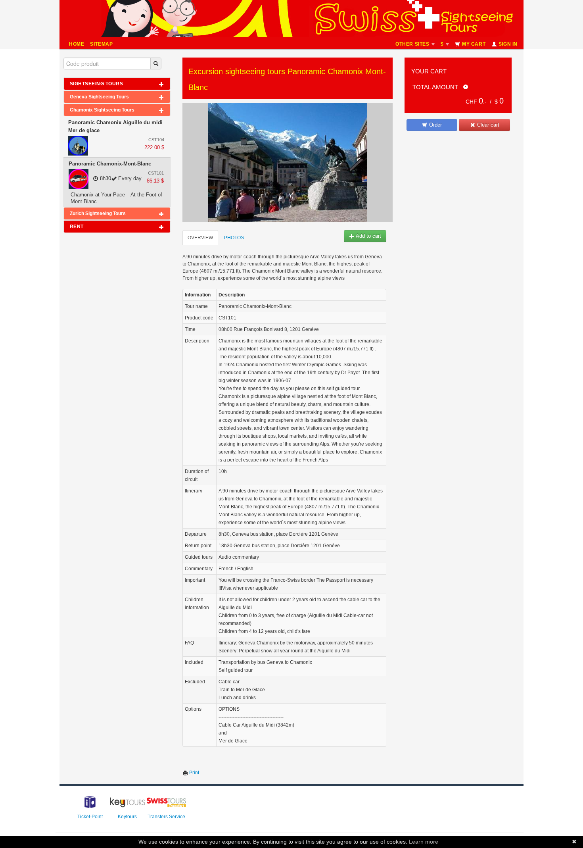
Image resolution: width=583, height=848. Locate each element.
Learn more (423, 841)
